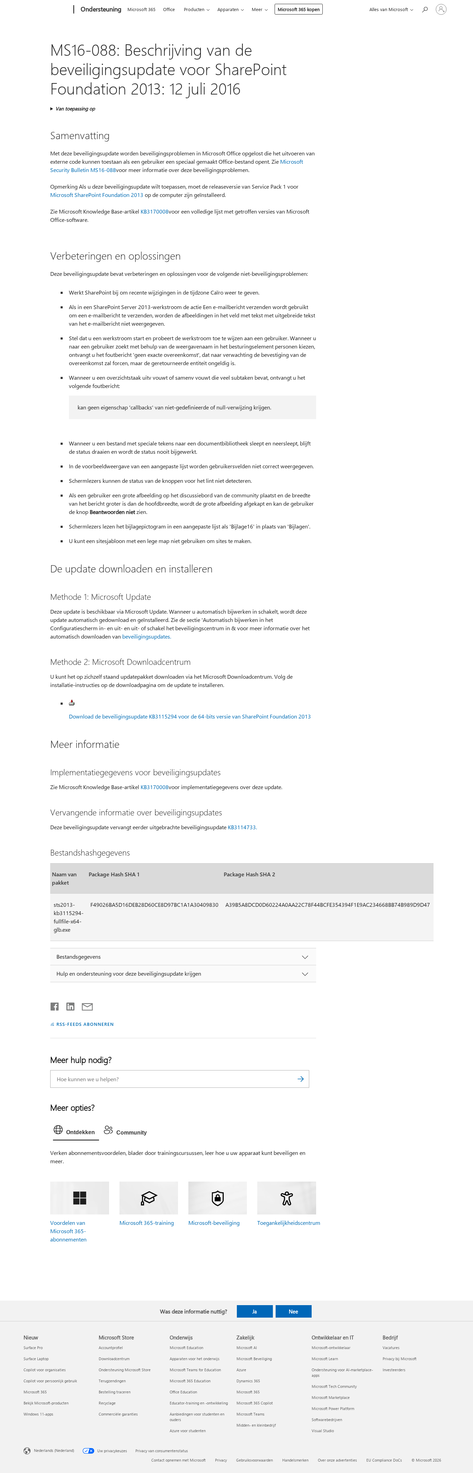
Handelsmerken (295, 1460)
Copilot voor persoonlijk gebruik (50, 1380)
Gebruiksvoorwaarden (254, 1460)
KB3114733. (242, 827)
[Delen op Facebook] (55, 1005)
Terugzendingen (112, 1380)
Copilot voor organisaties (45, 1369)
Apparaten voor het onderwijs (195, 1358)
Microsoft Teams (251, 1414)
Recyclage (107, 1403)
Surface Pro (33, 1347)
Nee (293, 1311)
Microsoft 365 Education (190, 1380)
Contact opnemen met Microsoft (178, 1460)
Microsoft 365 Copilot (255, 1403)
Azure (241, 1369)
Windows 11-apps (38, 1414)
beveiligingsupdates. (146, 636)
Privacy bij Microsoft (400, 1358)
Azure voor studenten (188, 1430)
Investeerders (394, 1369)
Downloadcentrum (114, 1358)
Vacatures (391, 1347)
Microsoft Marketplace (331, 1397)
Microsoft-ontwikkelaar (331, 1347)
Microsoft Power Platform (333, 1408)
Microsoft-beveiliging (214, 1222)
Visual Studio (323, 1430)
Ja (254, 1311)
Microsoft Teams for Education (195, 1369)
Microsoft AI (247, 1347)
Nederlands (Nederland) (54, 1450)
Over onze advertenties (337, 1460)
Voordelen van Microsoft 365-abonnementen (68, 1231)
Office (169, 9)
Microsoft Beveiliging (254, 1358)
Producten (194, 9)
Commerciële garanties (118, 1414)
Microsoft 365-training (146, 1222)
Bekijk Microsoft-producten (46, 1403)
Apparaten (228, 9)
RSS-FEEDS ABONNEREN (85, 1024)
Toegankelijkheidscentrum (288, 1222)
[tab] (76, 1131)
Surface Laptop (36, 1358)
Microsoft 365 (141, 9)
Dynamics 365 (248, 1380)
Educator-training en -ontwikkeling (199, 1403)
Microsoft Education (186, 1347)
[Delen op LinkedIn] (67, 1005)
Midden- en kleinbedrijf (256, 1425)
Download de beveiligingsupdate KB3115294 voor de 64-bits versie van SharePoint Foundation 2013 (190, 716)
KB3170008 (155, 211)
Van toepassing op (75, 108)
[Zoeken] (300, 1079)
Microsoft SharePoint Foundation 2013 (96, 194)
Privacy (221, 1460)
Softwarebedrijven (327, 1419)
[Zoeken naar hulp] (424, 9)
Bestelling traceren (115, 1391)
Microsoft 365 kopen (299, 9)
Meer (257, 9)
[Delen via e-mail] (84, 1005)
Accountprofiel (111, 1347)
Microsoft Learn (325, 1358)
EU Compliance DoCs (384, 1460)
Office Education (183, 1391)
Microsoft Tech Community (334, 1386)
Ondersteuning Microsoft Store (125, 1369)
